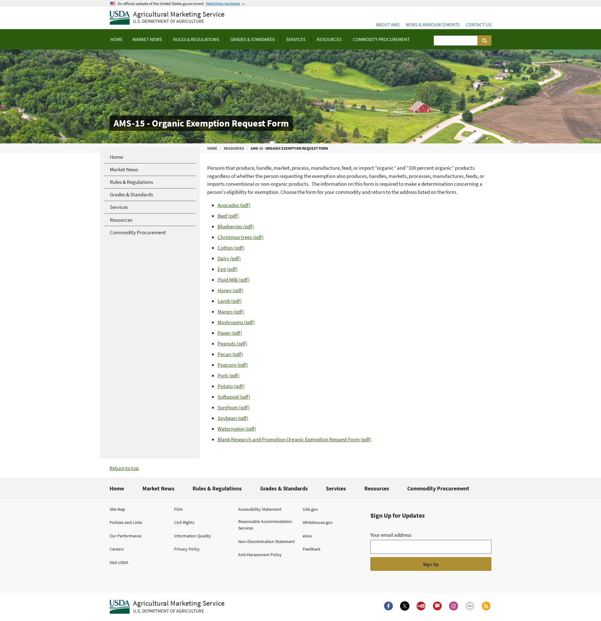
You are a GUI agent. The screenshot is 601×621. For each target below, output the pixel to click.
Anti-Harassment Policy (260, 554)
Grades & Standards (284, 488)
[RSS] (486, 606)
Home (212, 148)
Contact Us (478, 25)
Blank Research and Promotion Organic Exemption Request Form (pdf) (294, 439)
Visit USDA (119, 562)
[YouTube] (421, 606)
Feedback (312, 549)
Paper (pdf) (230, 332)
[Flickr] (470, 606)
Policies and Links (126, 522)
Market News (158, 488)
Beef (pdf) (228, 215)
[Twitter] (405, 606)
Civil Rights (184, 522)
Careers (117, 549)
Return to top (124, 468)
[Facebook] (388, 606)
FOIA (178, 509)
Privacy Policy (187, 549)
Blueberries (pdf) (236, 226)
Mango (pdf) (231, 311)
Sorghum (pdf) (233, 407)
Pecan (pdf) (230, 354)
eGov (307, 536)
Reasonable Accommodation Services (265, 525)
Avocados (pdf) (234, 205)
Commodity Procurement (438, 488)
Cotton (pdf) (231, 247)
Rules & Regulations (217, 488)
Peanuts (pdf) (232, 343)
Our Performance (125, 536)
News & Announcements (433, 25)
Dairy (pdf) (229, 258)
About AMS (387, 25)
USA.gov (310, 509)
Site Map (117, 509)
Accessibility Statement (259, 509)
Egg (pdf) (228, 269)
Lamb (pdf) (230, 301)
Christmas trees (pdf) (241, 237)
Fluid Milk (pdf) (233, 279)
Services (336, 488)
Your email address (390, 534)
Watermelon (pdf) (237, 428)
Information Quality (192, 536)
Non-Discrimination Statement (266, 541)
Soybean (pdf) (233, 418)
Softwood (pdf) (234, 396)
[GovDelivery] (437, 606)
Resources (234, 148)
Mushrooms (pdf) (236, 322)
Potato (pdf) (231, 386)
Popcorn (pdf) (233, 364)
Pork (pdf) (228, 375)
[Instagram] (453, 606)
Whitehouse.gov (318, 522)
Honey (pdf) (230, 290)
